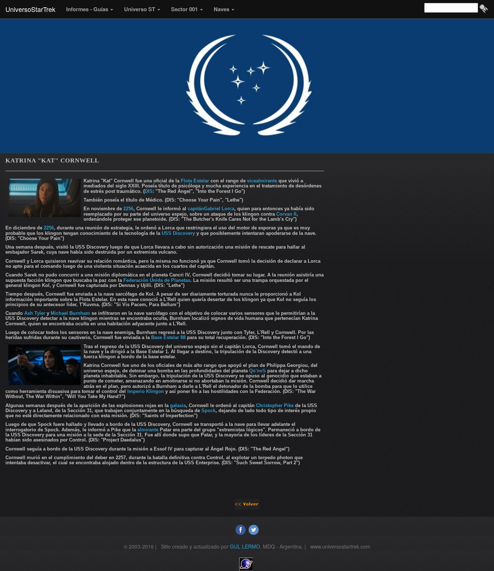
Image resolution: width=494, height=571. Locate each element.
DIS (149, 191)
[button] (90, 9)
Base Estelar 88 (168, 337)
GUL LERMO (245, 546)
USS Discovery (178, 233)
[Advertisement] (409, 206)
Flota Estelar (195, 180)
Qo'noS (257, 370)
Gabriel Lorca (219, 208)
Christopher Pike (275, 405)
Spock (208, 410)
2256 (128, 208)
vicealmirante (262, 180)
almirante (147, 429)
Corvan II (286, 214)
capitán (196, 208)
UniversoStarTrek (30, 9)
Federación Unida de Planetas (156, 280)
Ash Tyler (35, 313)
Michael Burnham (70, 313)
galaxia (178, 405)
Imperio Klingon (145, 391)
